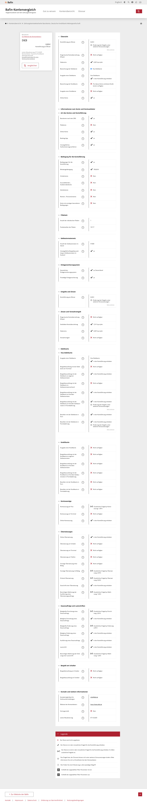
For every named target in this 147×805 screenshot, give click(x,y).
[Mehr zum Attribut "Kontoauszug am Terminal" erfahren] (82, 514)
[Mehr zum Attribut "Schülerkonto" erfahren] (82, 176)
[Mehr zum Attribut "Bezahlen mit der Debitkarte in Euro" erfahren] (82, 415)
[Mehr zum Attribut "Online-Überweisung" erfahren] (82, 537)
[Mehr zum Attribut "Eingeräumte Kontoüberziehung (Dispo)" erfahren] (82, 55)
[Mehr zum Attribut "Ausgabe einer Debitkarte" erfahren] (82, 76)
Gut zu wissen (49, 11)
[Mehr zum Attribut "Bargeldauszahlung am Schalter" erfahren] (82, 678)
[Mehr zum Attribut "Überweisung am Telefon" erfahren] (82, 557)
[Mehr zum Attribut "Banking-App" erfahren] (82, 138)
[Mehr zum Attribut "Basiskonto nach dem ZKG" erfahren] (82, 118)
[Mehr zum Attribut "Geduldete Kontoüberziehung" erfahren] (82, 324)
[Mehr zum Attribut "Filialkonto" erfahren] (82, 125)
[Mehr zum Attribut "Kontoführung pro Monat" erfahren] (82, 42)
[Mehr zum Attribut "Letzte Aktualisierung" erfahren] (82, 718)
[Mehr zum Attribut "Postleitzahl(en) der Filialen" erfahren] (82, 227)
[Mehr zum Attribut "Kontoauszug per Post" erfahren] (82, 507)
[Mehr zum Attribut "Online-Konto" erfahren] (82, 98)
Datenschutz (32, 800)
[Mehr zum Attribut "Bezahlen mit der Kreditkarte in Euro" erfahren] (82, 482)
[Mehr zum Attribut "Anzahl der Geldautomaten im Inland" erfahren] (82, 244)
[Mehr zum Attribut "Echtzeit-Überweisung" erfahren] (82, 578)
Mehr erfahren (110, 49)
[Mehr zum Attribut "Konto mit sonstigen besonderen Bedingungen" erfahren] (82, 203)
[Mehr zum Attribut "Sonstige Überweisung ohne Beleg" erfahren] (82, 564)
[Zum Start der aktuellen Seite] (140, 794)
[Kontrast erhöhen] (125, 2)
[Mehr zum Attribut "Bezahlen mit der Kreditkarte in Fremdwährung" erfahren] (82, 489)
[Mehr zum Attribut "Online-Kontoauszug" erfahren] (82, 521)
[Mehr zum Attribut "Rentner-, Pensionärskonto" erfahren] (82, 197)
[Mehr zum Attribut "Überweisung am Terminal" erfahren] (82, 550)
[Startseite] (6, 23)
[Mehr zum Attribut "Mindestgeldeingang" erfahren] (82, 170)
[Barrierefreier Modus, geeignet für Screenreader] (132, 2)
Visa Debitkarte (97, 69)
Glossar (81, 11)
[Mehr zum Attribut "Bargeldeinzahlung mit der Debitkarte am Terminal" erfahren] (82, 367)
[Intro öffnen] (140, 2)
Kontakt (8, 800)
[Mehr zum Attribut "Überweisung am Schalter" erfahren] (82, 544)
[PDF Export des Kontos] (141, 24)
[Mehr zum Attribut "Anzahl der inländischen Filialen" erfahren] (82, 221)
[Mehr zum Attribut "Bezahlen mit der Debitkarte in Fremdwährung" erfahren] (82, 422)
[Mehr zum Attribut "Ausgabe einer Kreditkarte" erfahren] (82, 91)
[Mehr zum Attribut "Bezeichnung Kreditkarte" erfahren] (82, 84)
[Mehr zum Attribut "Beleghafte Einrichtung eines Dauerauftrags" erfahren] (82, 611)
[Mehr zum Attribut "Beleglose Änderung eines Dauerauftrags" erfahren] (82, 633)
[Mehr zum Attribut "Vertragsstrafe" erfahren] (82, 711)
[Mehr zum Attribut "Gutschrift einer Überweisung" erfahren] (82, 586)
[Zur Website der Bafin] (9, 2)
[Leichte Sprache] (136, 2)
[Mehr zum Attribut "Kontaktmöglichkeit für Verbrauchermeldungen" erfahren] (82, 697)
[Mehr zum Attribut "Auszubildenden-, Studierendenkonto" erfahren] (82, 183)
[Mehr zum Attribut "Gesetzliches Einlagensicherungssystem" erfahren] (82, 270)
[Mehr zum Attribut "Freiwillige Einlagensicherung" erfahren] (82, 278)
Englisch (118, 2)
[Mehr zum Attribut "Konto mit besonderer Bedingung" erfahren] (82, 162)
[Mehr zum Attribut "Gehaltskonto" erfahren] (82, 190)
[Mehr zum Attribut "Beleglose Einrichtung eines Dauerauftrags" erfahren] (82, 619)
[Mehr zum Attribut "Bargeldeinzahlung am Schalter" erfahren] (82, 671)
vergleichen (32, 65)
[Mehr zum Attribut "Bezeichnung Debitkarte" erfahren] (82, 69)
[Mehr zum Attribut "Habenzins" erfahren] (82, 62)
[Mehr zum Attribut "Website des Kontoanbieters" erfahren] (82, 705)
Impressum (19, 800)
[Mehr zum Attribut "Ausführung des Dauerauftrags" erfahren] (82, 641)
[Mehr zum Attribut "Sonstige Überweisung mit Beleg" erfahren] (82, 571)
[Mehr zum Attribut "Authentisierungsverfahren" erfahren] (82, 145)
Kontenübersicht (67, 11)
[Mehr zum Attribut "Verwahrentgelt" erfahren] (82, 338)
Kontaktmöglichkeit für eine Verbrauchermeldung (30, 58)
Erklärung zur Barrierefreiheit (52, 800)
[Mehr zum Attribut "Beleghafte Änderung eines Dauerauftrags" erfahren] (82, 626)
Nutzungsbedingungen (75, 800)
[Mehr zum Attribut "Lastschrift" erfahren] (82, 647)
